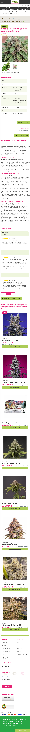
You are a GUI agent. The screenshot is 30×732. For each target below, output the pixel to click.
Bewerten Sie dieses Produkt (11, 298)
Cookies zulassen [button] (22, 730)
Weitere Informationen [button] (9, 725)
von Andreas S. (6, 274)
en (23, 5)
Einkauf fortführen (23, 122)
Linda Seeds (4, 33)
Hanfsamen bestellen (5, 658)
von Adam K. (5, 232)
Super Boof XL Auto (10, 340)
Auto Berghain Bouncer (12, 463)
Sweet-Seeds (5, 542)
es (21, 5)
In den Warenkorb (22, 135)
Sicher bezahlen (6, 712)
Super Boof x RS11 (10, 544)
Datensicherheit (7, 651)
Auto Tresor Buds (9, 504)
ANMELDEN (7, 686)
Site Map (19, 645)
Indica (22, 11)
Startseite (3, 11)
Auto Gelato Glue (14, 13)
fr (25, 5)
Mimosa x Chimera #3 (11, 625)
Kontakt (19, 651)
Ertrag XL (7, 13)
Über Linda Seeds (22, 654)
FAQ (3, 654)
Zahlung (4, 645)
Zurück (5, 26)
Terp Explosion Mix (10, 423)
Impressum (20, 648)
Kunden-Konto (6, 648)
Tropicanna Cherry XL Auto (14, 382)
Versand (4, 642)
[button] (7, 730)
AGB (18, 642)
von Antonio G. (6, 251)
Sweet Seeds (5, 623)
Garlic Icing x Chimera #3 (13, 585)
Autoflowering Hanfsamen (13, 11)
